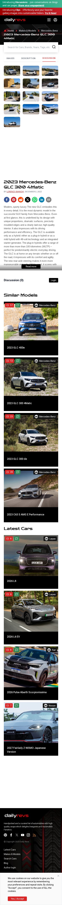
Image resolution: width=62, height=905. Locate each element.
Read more (31, 266)
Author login (10, 867)
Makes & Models (27, 30)
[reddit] (21, 200)
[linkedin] (42, 200)
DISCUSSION (49, 58)
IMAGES (10, 58)
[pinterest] (14, 200)
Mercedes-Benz (49, 30)
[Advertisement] (31, 153)
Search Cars (10, 858)
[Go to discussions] (17, 305)
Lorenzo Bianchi (15, 192)
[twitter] (28, 200)
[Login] (55, 20)
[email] (49, 200)
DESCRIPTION (28, 58)
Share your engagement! (31, 5)
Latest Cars (10, 849)
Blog (6, 863)
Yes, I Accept (17, 898)
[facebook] (7, 200)
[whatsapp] (35, 200)
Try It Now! (50, 13)
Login (53, 280)
